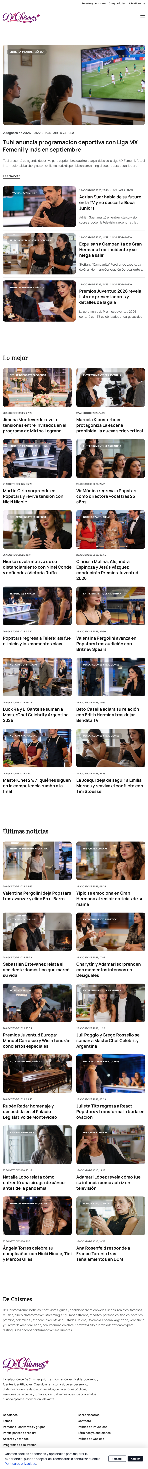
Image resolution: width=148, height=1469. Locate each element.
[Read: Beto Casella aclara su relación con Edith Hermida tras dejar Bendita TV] (110, 677)
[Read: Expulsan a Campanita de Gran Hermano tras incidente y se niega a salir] (39, 253)
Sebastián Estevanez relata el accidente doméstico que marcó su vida (36, 969)
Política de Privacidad (93, 1427)
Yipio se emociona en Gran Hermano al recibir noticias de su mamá (110, 898)
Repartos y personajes (94, 3)
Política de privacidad (20, 1463)
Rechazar (117, 1458)
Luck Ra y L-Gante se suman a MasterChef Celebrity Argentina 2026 (36, 714)
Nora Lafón (126, 190)
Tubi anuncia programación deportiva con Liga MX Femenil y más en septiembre (70, 145)
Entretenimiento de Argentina (102, 375)
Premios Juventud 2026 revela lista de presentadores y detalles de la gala (110, 296)
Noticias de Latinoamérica (26, 1061)
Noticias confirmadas (24, 664)
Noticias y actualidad (23, 193)
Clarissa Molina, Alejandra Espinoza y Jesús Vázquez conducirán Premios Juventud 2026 (107, 570)
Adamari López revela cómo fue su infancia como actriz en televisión (108, 1182)
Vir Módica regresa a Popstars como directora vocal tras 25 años (107, 496)
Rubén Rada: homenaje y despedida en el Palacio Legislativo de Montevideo (30, 1111)
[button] (142, 18)
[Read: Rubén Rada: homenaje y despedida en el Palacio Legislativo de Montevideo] (37, 1073)
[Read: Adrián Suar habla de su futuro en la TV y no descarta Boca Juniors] (39, 206)
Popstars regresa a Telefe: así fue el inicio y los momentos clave (37, 641)
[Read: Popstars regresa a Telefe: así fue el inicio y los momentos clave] (37, 606)
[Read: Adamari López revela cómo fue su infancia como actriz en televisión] (110, 1144)
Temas (7, 1421)
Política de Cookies (91, 1439)
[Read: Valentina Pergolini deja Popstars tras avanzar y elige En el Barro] (37, 861)
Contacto (84, 1421)
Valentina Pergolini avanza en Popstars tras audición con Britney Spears (106, 643)
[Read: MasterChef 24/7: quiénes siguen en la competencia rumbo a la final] (37, 748)
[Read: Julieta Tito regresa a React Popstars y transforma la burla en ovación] (110, 1073)
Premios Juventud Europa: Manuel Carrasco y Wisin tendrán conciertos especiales (37, 1040)
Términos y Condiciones (94, 1433)
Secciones (10, 1415)
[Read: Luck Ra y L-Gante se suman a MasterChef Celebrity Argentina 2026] (37, 677)
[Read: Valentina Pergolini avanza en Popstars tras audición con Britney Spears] (110, 606)
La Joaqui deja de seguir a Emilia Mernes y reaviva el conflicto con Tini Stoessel (109, 785)
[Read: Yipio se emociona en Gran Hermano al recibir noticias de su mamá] (110, 861)
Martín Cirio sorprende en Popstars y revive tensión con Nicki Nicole (33, 496)
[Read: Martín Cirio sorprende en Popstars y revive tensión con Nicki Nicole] (37, 458)
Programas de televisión (19, 1445)
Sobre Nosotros (136, 3)
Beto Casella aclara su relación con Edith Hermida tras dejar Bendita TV (107, 714)
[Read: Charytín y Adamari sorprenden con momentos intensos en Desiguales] (110, 932)
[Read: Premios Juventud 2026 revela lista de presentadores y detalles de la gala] (39, 301)
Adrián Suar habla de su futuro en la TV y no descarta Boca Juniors (110, 202)
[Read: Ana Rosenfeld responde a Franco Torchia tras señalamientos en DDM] (110, 1215)
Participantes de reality (19, 1433)
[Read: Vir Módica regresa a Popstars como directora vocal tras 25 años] (110, 458)
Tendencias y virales (23, 593)
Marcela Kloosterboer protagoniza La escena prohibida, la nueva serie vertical (109, 425)
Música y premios (20, 990)
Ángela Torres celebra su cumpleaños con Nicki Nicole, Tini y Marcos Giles (37, 1253)
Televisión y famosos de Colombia (31, 240)
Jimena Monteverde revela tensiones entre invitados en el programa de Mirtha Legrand (34, 425)
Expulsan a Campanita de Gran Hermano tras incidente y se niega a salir (110, 249)
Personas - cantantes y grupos (24, 1427)
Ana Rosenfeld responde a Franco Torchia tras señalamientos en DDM (103, 1253)
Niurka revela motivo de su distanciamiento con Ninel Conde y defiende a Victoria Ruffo (37, 567)
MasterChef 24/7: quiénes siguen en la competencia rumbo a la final (37, 785)
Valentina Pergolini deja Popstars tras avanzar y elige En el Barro (37, 896)
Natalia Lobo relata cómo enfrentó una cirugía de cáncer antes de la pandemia (34, 1182)
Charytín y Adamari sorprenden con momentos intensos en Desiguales (108, 969)
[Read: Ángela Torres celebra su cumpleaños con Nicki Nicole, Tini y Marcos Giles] (37, 1215)
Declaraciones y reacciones (28, 375)
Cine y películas (117, 3)
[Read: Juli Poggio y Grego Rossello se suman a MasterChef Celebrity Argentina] (110, 1003)
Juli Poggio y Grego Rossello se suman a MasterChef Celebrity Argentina (108, 1040)
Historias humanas (95, 848)
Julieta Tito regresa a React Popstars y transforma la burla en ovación (110, 1111)
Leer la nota (11, 176)
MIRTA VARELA (63, 133)
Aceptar (135, 1458)
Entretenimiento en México (27, 51)
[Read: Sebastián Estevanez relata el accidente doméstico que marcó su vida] (37, 932)
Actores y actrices (16, 1439)
